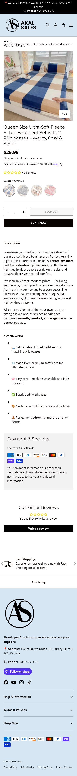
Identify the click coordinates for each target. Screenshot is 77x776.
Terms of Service (64, 767)
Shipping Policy (44, 767)
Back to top (38, 582)
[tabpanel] (38, 338)
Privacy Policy (10, 767)
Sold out (51, 211)
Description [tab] (12, 243)
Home (7, 42)
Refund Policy (27, 767)
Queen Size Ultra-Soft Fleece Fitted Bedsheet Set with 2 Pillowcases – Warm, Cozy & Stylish (38, 45)
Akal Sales (16, 761)
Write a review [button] (38, 528)
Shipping (9, 158)
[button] (63, 25)
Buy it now (38, 223)
